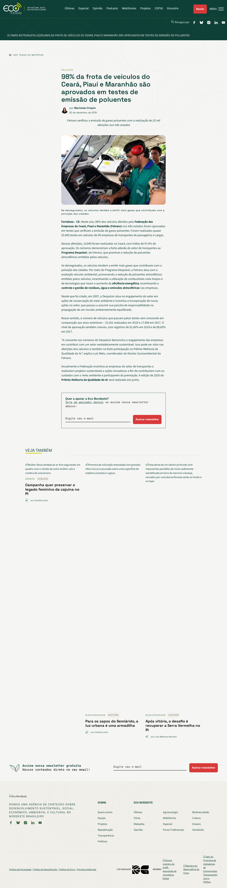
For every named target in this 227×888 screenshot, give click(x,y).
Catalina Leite (41, 500)
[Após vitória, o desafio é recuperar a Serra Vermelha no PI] (174, 588)
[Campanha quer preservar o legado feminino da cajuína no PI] (53, 469)
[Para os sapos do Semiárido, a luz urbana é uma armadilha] (113, 588)
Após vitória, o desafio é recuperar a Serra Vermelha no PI (173, 725)
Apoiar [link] (200, 9)
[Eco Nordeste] (26, 13)
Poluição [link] (67, 70)
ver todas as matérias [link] (28, 55)
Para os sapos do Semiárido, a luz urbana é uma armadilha (111, 723)
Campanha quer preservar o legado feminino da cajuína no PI (52, 489)
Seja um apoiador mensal (84, 402)
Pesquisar (182, 22)
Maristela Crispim (85, 108)
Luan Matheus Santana (166, 736)
